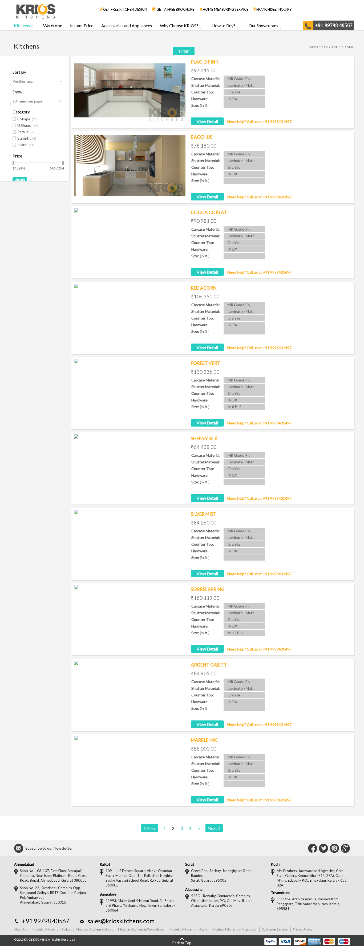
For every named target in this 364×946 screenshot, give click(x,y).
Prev (151, 828)
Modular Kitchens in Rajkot (52, 929)
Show (17, 91)
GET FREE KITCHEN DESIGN (125, 9)
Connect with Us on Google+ (345, 848)
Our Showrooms (263, 25)
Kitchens (22, 25)
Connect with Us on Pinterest (334, 848)
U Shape (27, 125)
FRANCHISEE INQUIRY (274, 9)
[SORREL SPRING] (129, 617)
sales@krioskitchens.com (121, 921)
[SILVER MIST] (129, 542)
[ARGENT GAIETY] (129, 693)
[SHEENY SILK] (129, 467)
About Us (20, 929)
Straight (26, 138)
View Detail (207, 121)
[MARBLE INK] (129, 768)
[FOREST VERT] (129, 391)
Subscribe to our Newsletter (49, 848)
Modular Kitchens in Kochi (188, 929)
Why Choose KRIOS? (179, 25)
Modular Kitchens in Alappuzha (234, 929)
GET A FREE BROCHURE (175, 9)
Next (212, 828)
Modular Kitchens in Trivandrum (141, 929)
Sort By (19, 71)
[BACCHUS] (129, 165)
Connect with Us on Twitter (323, 848)
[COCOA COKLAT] (129, 241)
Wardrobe (52, 25)
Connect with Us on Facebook (312, 848)
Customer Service (275, 929)
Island (26, 145)
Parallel (27, 132)
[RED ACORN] (129, 316)
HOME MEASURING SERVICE (225, 9)
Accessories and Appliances (126, 25)
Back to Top (181, 943)
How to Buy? (223, 25)
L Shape (27, 119)
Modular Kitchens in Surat (94, 929)
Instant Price (81, 25)
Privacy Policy (302, 929)
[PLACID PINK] (129, 90)
